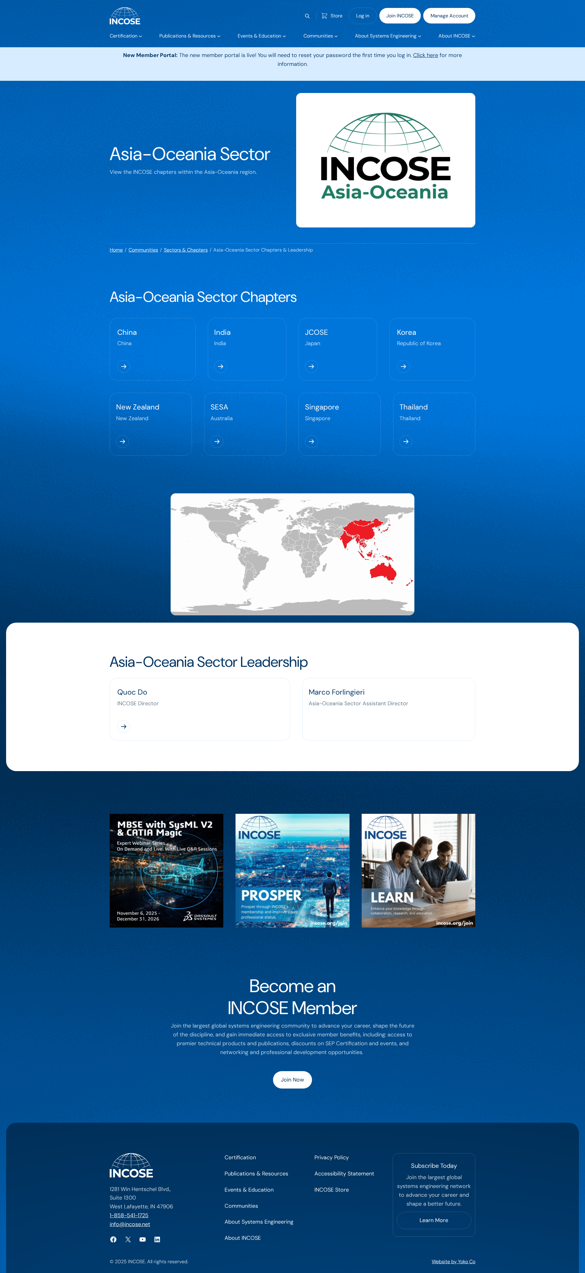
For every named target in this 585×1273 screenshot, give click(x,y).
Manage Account (449, 16)
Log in (362, 16)
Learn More (434, 1220)
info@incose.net (130, 1224)
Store (336, 16)
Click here (425, 55)
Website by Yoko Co (453, 1261)
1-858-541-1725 (129, 1215)
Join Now (292, 1079)
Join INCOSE (400, 16)
